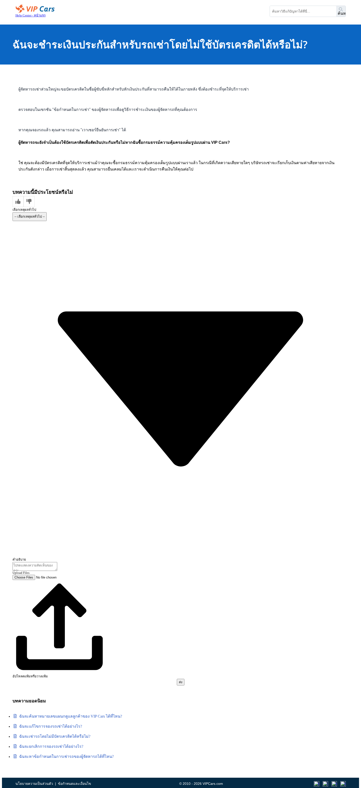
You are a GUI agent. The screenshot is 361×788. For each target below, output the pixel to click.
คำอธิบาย (19, 559)
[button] (18, 201)
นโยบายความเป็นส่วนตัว (34, 784)
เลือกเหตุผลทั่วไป (24, 209)
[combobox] (303, 11)
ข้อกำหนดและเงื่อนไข (74, 784)
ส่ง (180, 682)
